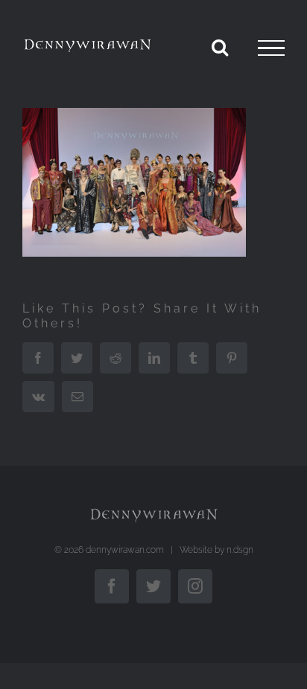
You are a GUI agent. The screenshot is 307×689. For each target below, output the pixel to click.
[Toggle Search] (220, 47)
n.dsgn (240, 550)
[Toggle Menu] (271, 48)
